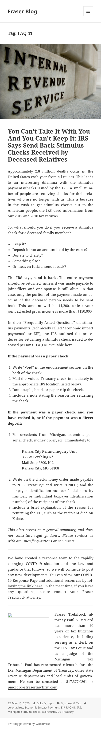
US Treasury (66, 712)
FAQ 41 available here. (55, 344)
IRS (79, 707)
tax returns (49, 712)
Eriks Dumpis (45, 703)
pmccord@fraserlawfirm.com (32, 687)
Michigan (14, 712)
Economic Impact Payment (42, 707)
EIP (63, 707)
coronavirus (15, 707)
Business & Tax (71, 703)
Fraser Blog (22, 11)
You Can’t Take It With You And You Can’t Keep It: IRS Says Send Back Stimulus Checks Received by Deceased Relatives (49, 145)
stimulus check (30, 712)
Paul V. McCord (80, 619)
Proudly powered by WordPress (29, 724)
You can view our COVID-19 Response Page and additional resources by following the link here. (50, 580)
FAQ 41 (70, 707)
